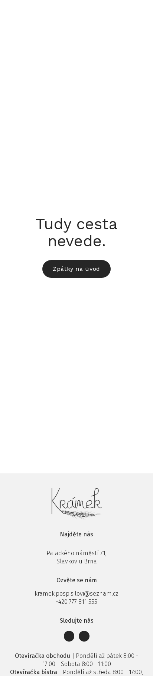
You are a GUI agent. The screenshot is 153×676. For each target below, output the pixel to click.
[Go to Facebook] (69, 636)
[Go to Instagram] (84, 636)
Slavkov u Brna (76, 561)
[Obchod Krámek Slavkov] (21, 10)
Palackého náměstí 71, (76, 553)
